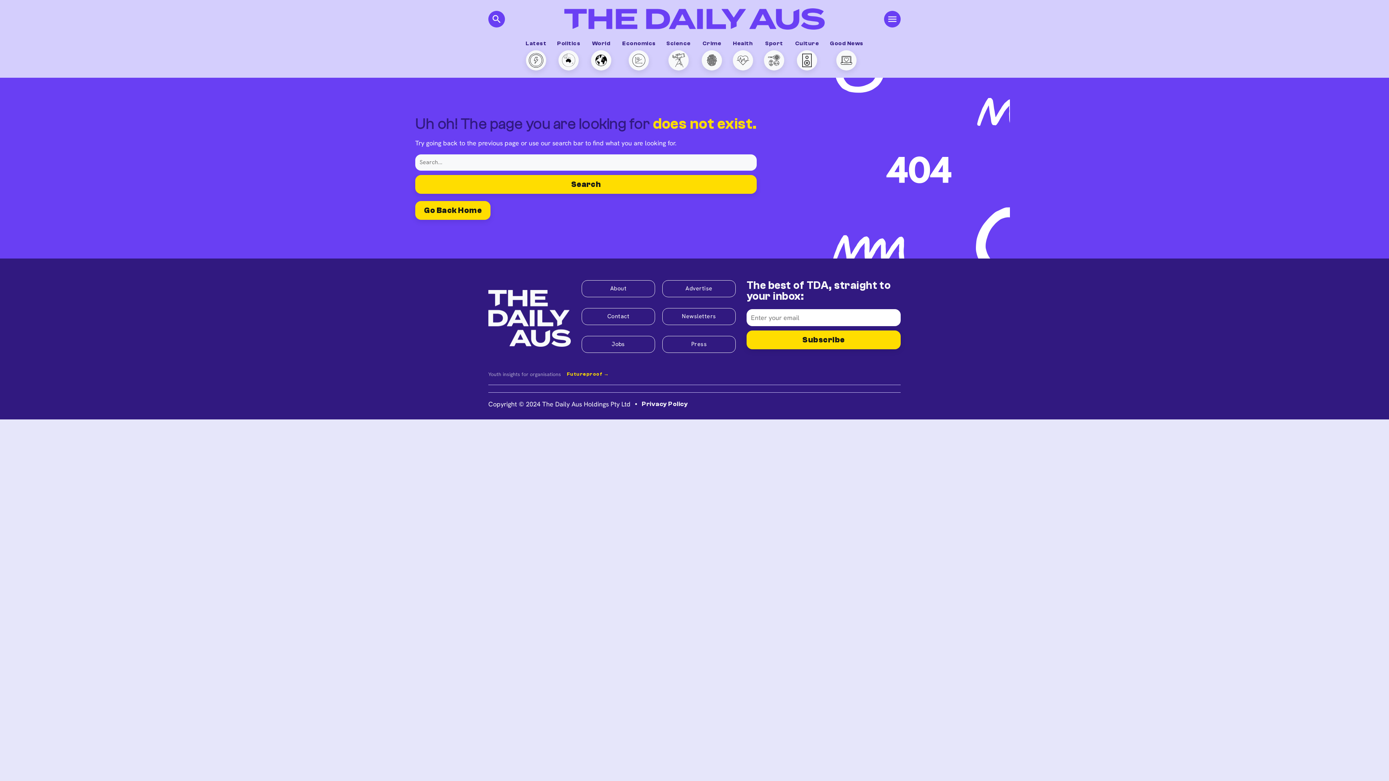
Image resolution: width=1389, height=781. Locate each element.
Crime (711, 43)
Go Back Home (453, 210)
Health (743, 43)
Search (586, 184)
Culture (807, 43)
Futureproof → (588, 374)
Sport (774, 43)
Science (678, 43)
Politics (568, 43)
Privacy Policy (665, 404)
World (601, 43)
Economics (638, 43)
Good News (846, 43)
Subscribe (823, 340)
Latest (536, 43)
